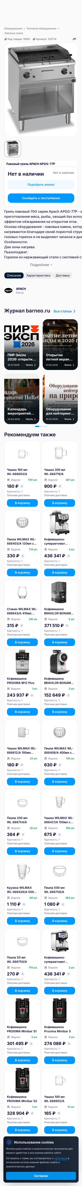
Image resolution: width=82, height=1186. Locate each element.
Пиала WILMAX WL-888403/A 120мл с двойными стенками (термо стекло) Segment (22, 541)
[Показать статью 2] (41, 426)
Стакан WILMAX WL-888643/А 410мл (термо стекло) (22, 611)
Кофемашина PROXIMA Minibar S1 (22, 1029)
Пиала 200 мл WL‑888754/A (17, 820)
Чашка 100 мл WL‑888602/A (54, 1099)
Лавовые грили (13, 33)
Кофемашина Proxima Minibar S (57, 1029)
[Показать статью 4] (46, 426)
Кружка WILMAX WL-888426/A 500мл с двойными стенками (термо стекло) (22, 890)
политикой (61, 1158)
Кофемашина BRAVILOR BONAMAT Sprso (59, 681)
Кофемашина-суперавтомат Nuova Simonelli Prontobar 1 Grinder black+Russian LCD (58, 960)
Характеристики (38, 275)
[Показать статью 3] (43, 426)
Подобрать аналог (41, 184)
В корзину (22, 503)
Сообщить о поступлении (41, 198)
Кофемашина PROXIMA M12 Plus (20, 681)
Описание (14, 275)
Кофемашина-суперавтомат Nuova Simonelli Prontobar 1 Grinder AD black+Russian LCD (58, 541)
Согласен (41, 1176)
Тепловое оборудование (41, 28)
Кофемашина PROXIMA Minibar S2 (22, 1099)
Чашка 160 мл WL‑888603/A (17, 472)
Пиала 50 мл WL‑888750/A (17, 959)
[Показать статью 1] (37, 426)
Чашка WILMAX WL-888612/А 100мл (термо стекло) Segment (22, 750)
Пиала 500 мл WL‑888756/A (54, 890)
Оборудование (13, 28)
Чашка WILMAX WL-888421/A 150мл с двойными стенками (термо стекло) (59, 820)
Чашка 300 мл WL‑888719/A (54, 472)
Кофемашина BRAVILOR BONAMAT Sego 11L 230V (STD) (59, 611)
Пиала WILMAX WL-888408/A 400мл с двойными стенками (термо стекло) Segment (59, 750)
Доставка (63, 275)
